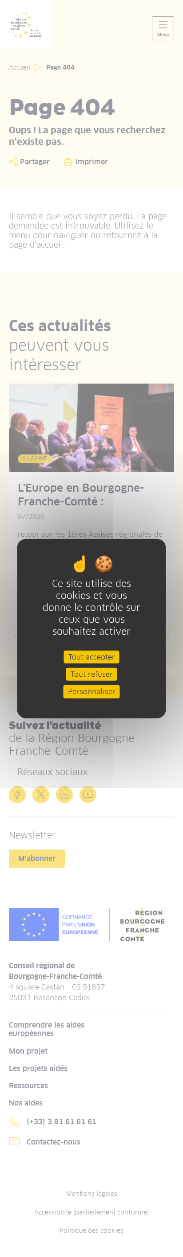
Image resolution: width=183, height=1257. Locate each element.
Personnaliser (91, 691)
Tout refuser (92, 674)
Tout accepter (91, 657)
